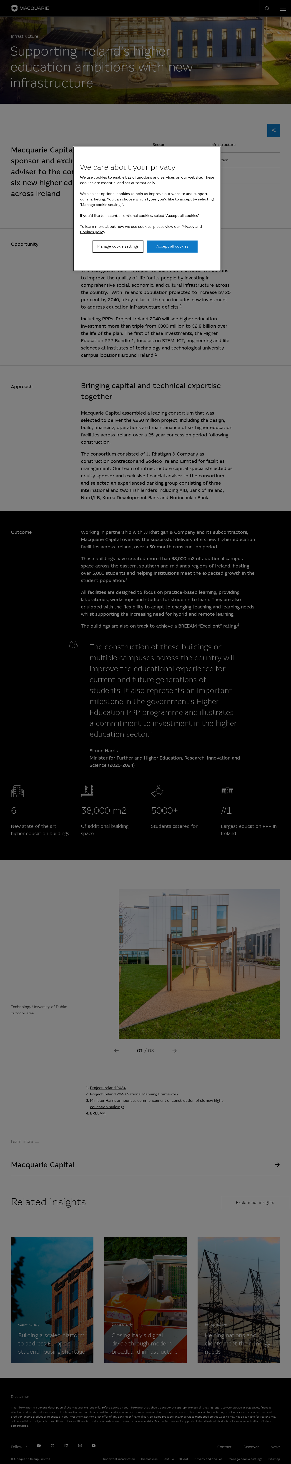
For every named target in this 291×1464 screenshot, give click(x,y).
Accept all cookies (172, 246)
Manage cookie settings (118, 246)
